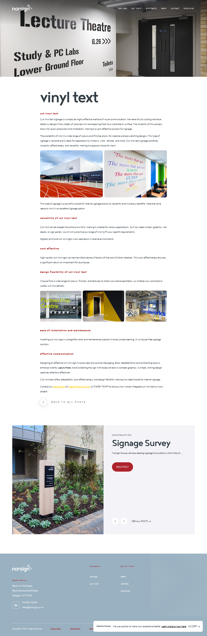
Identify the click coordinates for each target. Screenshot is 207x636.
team (164, 8)
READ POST (122, 467)
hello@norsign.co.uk (33, 607)
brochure (189, 8)
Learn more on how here (174, 626)
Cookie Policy (75, 629)
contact (175, 8)
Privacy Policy (56, 629)
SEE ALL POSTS (140, 521)
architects (151, 8)
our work (136, 8)
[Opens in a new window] (15, 605)
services (122, 8)
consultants (59, 386)
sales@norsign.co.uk (79, 386)
